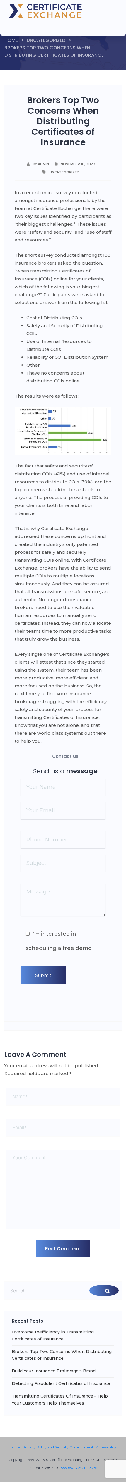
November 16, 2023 (78, 164)
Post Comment (63, 1248)
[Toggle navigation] (24, 27)
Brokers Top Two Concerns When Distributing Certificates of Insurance (62, 1355)
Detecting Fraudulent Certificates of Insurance (61, 1383)
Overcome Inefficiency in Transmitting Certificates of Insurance (53, 1335)
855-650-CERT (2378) (79, 1467)
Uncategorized (46, 40)
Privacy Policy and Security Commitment (58, 1447)
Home (11, 40)
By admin (41, 164)
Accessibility (106, 1447)
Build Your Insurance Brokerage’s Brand (54, 1371)
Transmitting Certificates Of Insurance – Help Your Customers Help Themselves (60, 1399)
